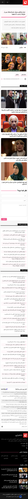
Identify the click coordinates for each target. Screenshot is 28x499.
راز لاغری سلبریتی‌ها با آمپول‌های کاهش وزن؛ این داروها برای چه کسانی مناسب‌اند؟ (14, 277)
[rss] (26, 448)
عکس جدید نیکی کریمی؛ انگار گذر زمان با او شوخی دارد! (9, 475)
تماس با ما (23, 443)
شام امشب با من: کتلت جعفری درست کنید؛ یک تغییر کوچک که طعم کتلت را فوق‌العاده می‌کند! (14, 265)
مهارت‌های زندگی (4, 456)
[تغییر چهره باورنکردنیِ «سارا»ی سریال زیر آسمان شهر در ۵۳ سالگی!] (14, 171)
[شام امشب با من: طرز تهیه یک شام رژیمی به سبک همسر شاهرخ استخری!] (23, 470)
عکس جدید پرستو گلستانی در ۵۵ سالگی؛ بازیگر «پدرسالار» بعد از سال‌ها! (13, 248)
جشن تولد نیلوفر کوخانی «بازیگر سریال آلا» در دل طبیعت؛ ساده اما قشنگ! (13, 374)
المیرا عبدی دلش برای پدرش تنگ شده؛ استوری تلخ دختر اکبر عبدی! (13, 323)
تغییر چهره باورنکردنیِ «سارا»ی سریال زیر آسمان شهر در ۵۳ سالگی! (14, 183)
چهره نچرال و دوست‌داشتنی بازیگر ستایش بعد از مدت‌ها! (14, 254)
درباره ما (24, 446)
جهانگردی (25, 458)
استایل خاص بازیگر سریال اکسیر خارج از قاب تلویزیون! (15, 327)
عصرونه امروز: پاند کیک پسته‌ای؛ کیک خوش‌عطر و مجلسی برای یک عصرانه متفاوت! (14, 292)
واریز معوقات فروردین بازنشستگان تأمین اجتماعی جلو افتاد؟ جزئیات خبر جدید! (14, 239)
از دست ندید (24, 335)
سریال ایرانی (23, 74)
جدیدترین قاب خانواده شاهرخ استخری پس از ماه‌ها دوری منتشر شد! (14, 303)
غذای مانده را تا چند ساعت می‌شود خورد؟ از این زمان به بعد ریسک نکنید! (14, 244)
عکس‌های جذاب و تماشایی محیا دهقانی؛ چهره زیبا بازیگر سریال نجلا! (13, 378)
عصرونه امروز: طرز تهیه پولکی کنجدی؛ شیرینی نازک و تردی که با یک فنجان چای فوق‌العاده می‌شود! (13, 258)
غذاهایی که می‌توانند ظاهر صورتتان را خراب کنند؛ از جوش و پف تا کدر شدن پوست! (14, 319)
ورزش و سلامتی (14, 456)
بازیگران (17, 74)
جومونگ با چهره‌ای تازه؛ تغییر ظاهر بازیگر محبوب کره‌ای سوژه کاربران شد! (14, 310)
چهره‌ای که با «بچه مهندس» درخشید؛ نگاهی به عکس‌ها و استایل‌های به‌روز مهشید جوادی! (14, 111)
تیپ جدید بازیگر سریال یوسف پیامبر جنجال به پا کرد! (15, 261)
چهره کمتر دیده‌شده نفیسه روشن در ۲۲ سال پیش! (16, 382)
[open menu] (2, 2)
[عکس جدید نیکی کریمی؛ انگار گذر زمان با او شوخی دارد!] (23, 475)
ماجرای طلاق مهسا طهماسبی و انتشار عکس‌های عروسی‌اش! (10, 481)
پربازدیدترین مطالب (22, 224)
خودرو (16, 458)
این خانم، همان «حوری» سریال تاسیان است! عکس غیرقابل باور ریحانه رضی (15, 159)
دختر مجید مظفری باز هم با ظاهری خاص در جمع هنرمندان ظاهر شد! (14, 235)
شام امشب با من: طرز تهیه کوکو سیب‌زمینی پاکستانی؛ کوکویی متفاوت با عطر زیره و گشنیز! (14, 231)
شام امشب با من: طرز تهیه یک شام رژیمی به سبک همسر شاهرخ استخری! (9, 469)
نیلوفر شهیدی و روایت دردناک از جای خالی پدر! (16, 285)
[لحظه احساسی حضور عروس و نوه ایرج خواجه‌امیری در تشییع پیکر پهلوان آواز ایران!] (23, 487)
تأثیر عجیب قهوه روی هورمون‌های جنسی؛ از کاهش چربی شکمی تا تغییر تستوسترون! (14, 299)
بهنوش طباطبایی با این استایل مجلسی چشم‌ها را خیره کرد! (14, 251)
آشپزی (25, 461)
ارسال (4, 219)
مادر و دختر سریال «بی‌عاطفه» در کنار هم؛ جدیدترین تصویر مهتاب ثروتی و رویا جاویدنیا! (14, 330)
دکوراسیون (6, 458)
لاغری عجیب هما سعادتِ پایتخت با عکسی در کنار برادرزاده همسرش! (14, 370)
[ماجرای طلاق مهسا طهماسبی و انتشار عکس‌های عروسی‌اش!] (23, 481)
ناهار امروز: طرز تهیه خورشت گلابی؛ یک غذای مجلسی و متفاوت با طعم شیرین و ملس (15, 314)
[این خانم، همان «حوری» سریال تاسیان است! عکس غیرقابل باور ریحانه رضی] (14, 147)
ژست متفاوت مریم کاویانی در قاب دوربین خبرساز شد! (15, 296)
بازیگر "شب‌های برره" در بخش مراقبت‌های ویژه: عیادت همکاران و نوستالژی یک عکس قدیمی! (14, 135)
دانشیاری (8, 494)
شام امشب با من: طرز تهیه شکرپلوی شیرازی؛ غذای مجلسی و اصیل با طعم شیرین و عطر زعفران (13, 281)
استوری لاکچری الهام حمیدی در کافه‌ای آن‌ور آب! (16, 307)
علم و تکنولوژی (24, 456)
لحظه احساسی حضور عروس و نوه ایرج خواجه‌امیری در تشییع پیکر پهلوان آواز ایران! (9, 486)
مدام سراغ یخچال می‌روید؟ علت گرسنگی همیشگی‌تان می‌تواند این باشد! (13, 288)
